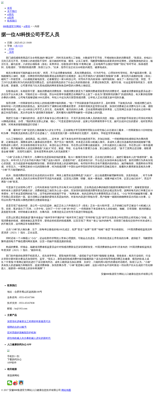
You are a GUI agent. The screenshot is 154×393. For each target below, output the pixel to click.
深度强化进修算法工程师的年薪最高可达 (29, 321)
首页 (9, 8)
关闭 (10, 52)
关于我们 (12, 11)
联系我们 (12, 20)
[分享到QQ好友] (21, 382)
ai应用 (10, 17)
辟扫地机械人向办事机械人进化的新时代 (29, 338)
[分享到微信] (9, 382)
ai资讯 (10, 14)
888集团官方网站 (12, 26)
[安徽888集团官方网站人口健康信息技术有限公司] (2, 3)
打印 (10, 49)
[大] (16, 46)
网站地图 (66, 390)
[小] (21, 46)
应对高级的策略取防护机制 (21, 332)
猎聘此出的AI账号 (17, 327)
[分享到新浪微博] (15, 382)
